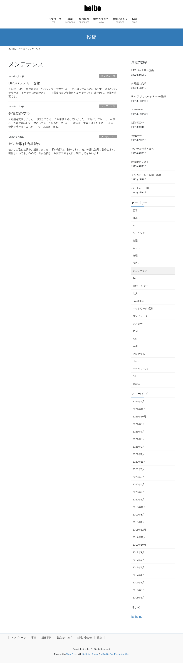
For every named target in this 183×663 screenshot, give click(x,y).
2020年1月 (139, 499)
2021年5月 (139, 439)
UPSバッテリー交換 (24, 83)
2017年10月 (139, 544)
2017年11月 (139, 537)
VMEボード (137, 135)
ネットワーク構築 (143, 308)
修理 (135, 255)
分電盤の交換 (19, 113)
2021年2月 (139, 446)
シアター (138, 323)
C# (134, 376)
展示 (135, 210)
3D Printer (137, 109)
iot (134, 225)
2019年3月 (139, 514)
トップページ (18, 637)
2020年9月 (139, 469)
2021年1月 (139, 454)
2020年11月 (139, 461)
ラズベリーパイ (141, 368)
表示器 (136, 383)
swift (135, 346)
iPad (135, 331)
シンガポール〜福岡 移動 (146, 175)
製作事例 (46, 637)
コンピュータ (108, 76)
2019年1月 (139, 522)
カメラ (136, 248)
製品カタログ (64, 637)
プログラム (139, 353)
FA (134, 278)
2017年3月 (139, 582)
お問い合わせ (84, 637)
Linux (136, 361)
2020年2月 (139, 492)
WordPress (71, 654)
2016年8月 (139, 590)
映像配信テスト (140, 161)
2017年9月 (139, 552)
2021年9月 (139, 424)
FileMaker (138, 301)
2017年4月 (139, 575)
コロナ (136, 263)
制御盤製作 (137, 122)
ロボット (138, 218)
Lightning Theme (90, 654)
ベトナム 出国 (140, 188)
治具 (135, 293)
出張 (135, 240)
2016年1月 (139, 597)
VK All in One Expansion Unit (115, 654)
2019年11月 (139, 507)
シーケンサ (139, 233)
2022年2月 (139, 401)
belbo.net (137, 616)
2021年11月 (139, 409)
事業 (33, 637)
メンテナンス (108, 106)
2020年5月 (139, 477)
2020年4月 (139, 484)
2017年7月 (139, 560)
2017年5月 (139, 567)
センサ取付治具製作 (24, 144)
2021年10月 (139, 416)
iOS (135, 338)
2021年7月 (139, 431)
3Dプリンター (140, 285)
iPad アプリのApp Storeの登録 (148, 96)
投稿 (99, 637)
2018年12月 (139, 529)
